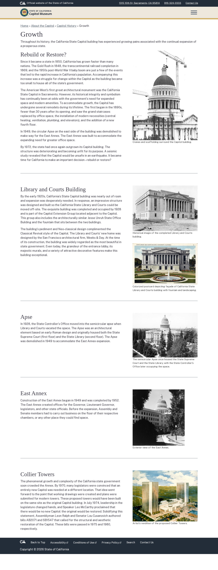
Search (130, 542)
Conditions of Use (86, 542)
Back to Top (38, 542)
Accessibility (60, 542)
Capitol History (66, 25)
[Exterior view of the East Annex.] (159, 417)
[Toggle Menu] (194, 12)
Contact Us (147, 542)
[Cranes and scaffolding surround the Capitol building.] (165, 95)
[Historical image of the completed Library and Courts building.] (165, 208)
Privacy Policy (113, 542)
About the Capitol (42, 25)
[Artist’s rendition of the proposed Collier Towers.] (165, 495)
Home (24, 25)
